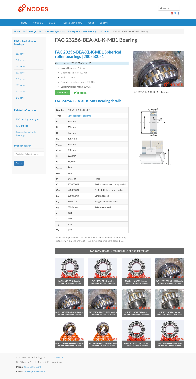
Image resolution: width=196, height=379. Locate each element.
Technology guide (72, 23)
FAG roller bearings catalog (52, 31)
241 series (20, 97)
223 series (20, 66)
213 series (20, 53)
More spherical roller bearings (26, 134)
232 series (104, 31)
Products (38, 23)
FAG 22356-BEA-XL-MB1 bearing (69, 312)
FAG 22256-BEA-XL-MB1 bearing (170, 281)
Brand (52, 23)
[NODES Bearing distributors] (32, 8)
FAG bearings (29, 31)
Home (24, 23)
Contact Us (57, 357)
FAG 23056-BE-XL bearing (69, 281)
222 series (20, 60)
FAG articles (22, 125)
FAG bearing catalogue (27, 119)
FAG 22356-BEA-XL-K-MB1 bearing (104, 343)
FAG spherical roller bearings (82, 31)
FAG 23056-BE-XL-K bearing (136, 343)
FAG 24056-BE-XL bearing (103, 281)
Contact (104, 23)
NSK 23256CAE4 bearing (169, 312)
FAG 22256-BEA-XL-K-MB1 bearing (70, 343)
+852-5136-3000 (32, 366)
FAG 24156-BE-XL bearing (136, 281)
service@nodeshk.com (34, 371)
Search (19, 163)
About (91, 23)
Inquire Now (62, 92)
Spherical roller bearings (79, 115)
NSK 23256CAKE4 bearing (136, 312)
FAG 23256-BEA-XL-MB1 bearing (103, 312)
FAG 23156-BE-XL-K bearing (170, 343)
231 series (20, 78)
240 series (20, 91)
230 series (20, 72)
